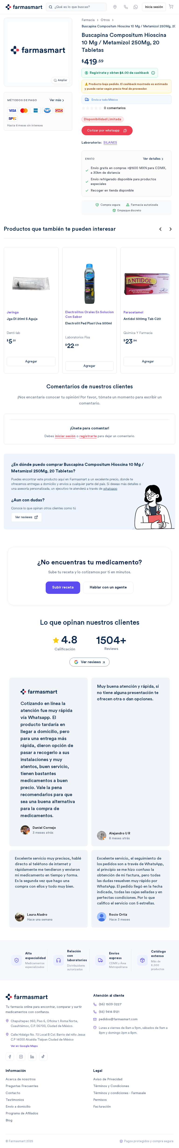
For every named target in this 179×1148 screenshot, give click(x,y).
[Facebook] (10, 1056)
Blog (9, 1120)
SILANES (110, 142)
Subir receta (63, 587)
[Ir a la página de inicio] (24, 7)
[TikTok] (43, 1056)
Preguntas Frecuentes (22, 1086)
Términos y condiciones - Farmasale (119, 1093)
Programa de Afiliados (22, 1113)
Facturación (102, 1106)
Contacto (13, 1093)
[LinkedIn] (32, 1056)
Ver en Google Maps (24, 1046)
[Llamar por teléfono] (125, 7)
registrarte (88, 436)
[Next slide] (170, 229)
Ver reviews (23, 517)
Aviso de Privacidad (107, 1079)
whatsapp (110, 488)
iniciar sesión (65, 436)
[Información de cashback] (153, 73)
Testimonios (15, 1100)
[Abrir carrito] (171, 6)
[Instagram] (21, 1056)
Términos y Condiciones (111, 1086)
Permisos (100, 1100)
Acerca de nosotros (21, 1079)
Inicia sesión (154, 7)
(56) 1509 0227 (110, 1004)
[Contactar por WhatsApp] (135, 7)
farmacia (88, 20)
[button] (115, 7)
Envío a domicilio (18, 1106)
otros (105, 20)
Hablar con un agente (108, 587)
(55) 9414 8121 (109, 1011)
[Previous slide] (160, 229)
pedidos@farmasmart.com (118, 1019)
